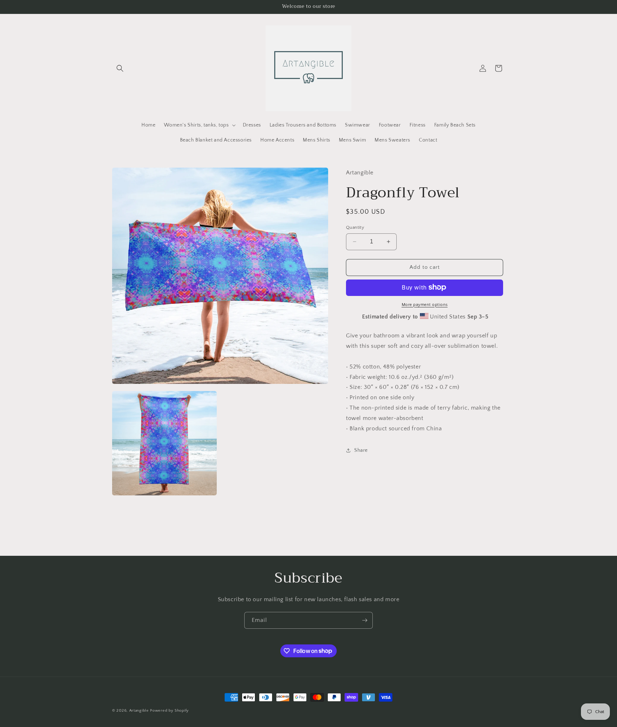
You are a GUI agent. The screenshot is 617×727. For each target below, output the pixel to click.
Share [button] (361, 450)
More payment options (425, 304)
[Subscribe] (364, 620)
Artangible (139, 710)
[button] (120, 68)
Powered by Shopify (169, 710)
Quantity (355, 227)
